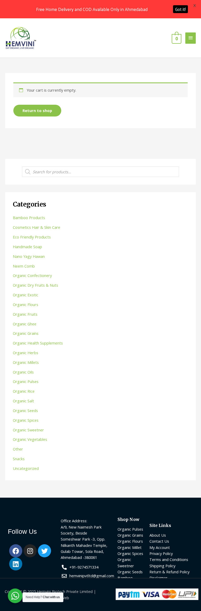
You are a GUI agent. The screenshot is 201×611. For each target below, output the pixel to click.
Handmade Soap (27, 246)
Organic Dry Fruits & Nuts (35, 285)
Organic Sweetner (28, 429)
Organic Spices (25, 420)
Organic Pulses (25, 381)
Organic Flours (25, 304)
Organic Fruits (25, 314)
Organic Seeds (25, 410)
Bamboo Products (29, 217)
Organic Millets (26, 362)
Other (18, 449)
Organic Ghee (24, 323)
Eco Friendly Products (32, 237)
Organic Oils (23, 372)
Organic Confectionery (32, 275)
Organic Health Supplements (38, 343)
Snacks (19, 458)
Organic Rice (24, 391)
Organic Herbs (25, 352)
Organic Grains (25, 333)
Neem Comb (24, 266)
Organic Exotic (25, 294)
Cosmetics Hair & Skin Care (36, 227)
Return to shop (37, 110)
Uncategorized (26, 468)
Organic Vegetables (30, 439)
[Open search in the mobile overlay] (100, 171)
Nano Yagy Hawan (29, 256)
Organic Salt (23, 400)
